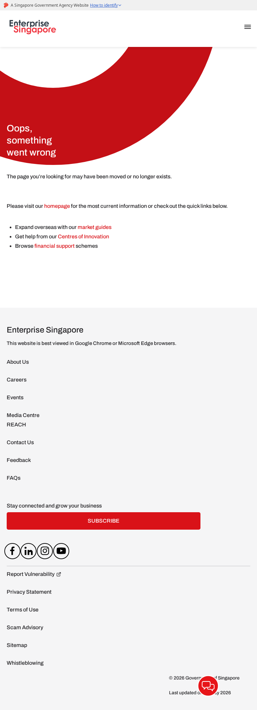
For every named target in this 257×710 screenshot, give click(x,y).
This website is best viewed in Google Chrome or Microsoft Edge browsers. (91, 343)
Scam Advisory (25, 627)
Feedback (19, 460)
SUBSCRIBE (103, 521)
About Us (18, 362)
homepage (57, 206)
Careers (16, 379)
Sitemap (17, 645)
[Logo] (33, 28)
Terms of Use (22, 609)
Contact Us (20, 442)
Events (15, 397)
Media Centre (23, 415)
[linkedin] (28, 552)
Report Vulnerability (31, 574)
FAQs (13, 478)
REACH (16, 424)
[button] (248, 27)
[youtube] (61, 552)
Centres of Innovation (83, 236)
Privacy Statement (29, 592)
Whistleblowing (25, 663)
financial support (55, 246)
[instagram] (45, 552)
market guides (94, 227)
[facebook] (12, 552)
